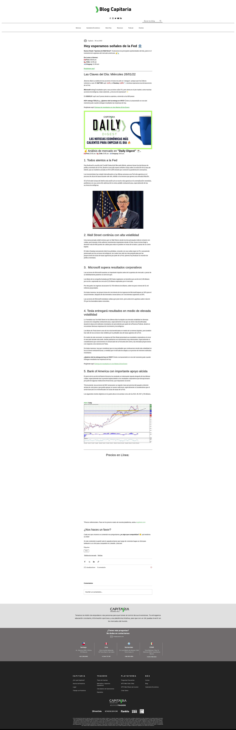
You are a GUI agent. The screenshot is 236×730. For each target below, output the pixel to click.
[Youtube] (118, 18)
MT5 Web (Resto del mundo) (129, 687)
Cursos (147, 680)
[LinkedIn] (121, 18)
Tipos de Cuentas (102, 680)
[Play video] (118, 130)
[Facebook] (110, 18)
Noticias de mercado (90, 555)
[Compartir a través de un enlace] (98, 562)
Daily (86, 550)
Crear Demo (124, 690)
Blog (146, 683)
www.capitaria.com (144, 719)
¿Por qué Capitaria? (79, 680)
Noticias (100, 555)
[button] (120, 28)
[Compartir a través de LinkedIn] (94, 562)
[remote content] (118, 489)
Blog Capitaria (115, 9)
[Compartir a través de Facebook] (85, 562)
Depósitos (100, 692)
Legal (74, 687)
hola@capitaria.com (118, 636)
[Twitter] (115, 18)
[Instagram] (113, 18)
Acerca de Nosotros (79, 683)
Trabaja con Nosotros (79, 690)
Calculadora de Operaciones (105, 689)
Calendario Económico (152, 687)
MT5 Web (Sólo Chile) (127, 683)
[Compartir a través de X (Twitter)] (89, 562)
